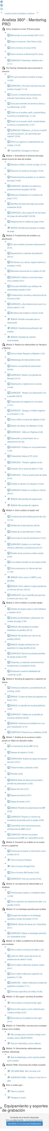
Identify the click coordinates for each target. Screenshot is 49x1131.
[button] (1, 2)
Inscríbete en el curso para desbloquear (24, 1123)
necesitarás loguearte (33, 1120)
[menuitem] (1, 6)
